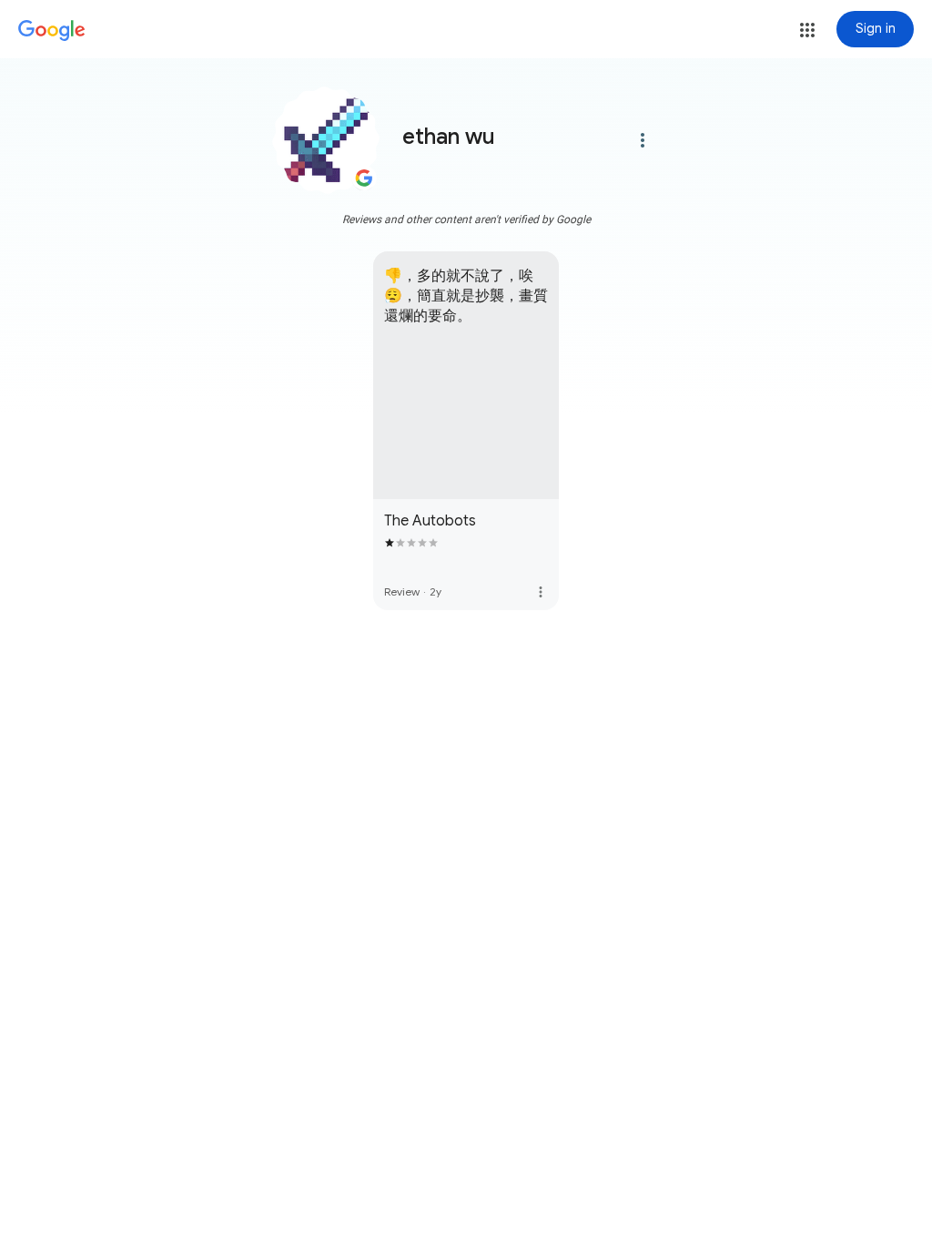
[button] (807, 30)
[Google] (52, 31)
